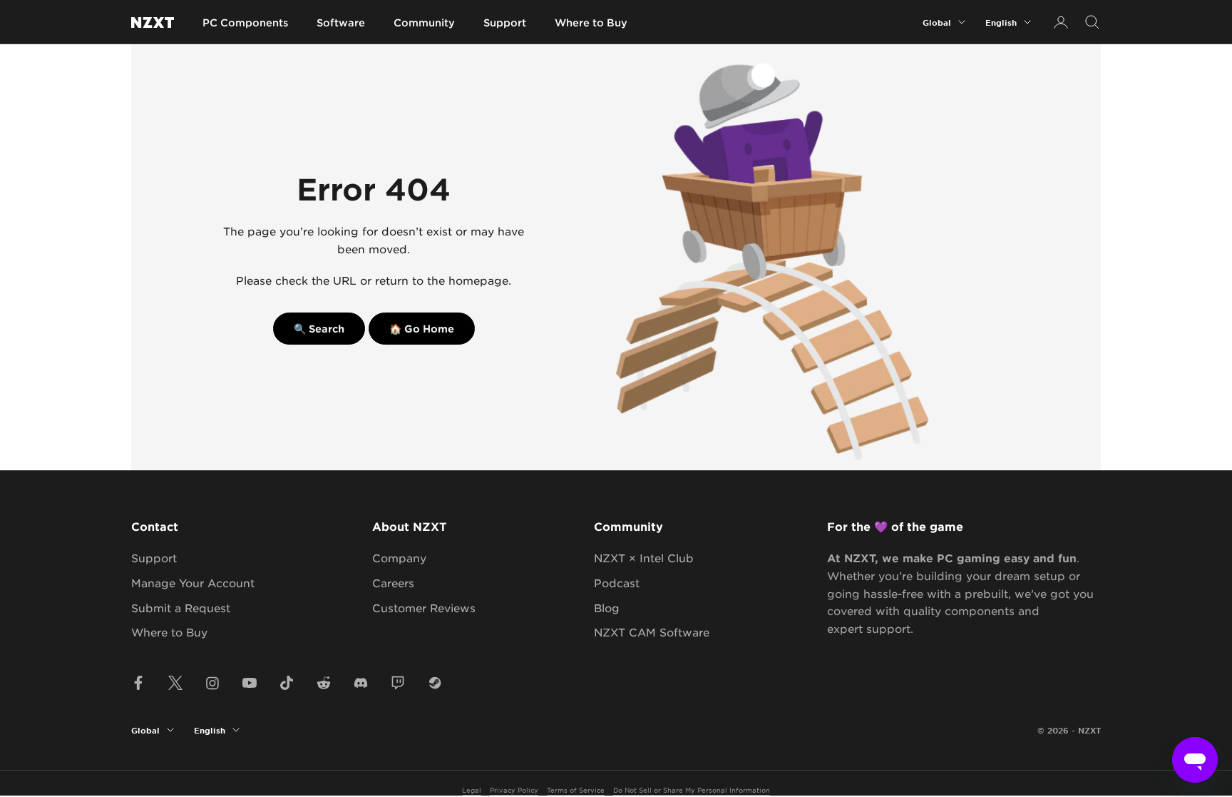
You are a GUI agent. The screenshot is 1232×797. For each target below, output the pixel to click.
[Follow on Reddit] (324, 683)
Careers (393, 582)
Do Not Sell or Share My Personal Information (691, 789)
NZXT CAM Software (651, 632)
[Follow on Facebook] (138, 683)
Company (399, 557)
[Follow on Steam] (435, 683)
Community (424, 22)
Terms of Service (576, 789)
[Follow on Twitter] (175, 683)
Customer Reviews (424, 607)
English (1001, 22)
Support (504, 22)
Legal (471, 789)
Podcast (617, 582)
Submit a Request (180, 607)
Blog (607, 607)
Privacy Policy (514, 789)
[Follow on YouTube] (249, 683)
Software (341, 22)
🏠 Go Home (421, 329)
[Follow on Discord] (361, 683)
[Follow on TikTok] (286, 683)
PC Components (245, 22)
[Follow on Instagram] (212, 683)
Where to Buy (591, 22)
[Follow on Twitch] (398, 683)
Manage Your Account (193, 582)
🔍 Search (319, 329)
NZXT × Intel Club (644, 557)
